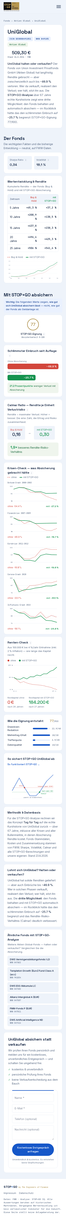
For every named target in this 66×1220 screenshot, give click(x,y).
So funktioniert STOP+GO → (24, 764)
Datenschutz (26, 1193)
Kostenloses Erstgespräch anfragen (33, 1149)
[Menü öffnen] (58, 6)
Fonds (7, 20)
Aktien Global (22, 20)
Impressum (10, 1193)
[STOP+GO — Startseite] (11, 6)
